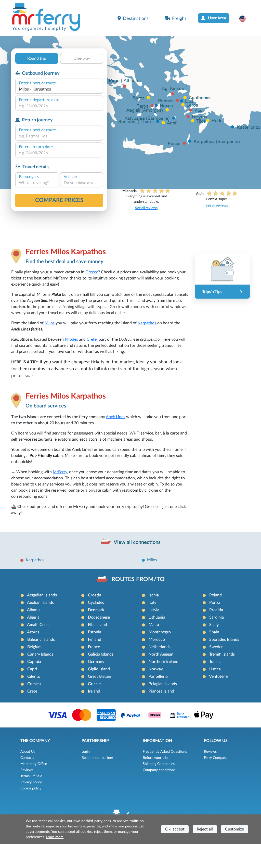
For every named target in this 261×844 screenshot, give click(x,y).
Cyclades (96, 602)
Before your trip (155, 758)
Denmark (96, 610)
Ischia (154, 595)
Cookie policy (30, 788)
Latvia (154, 610)
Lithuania (157, 617)
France (94, 647)
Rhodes (72, 339)
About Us (27, 751)
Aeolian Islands (40, 602)
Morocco (157, 639)
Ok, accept (175, 829)
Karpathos (147, 323)
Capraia (34, 662)
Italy (152, 602)
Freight (179, 18)
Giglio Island (99, 669)
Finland (94, 639)
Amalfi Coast (38, 625)
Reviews (26, 770)
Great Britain (99, 676)
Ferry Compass (215, 758)
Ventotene (218, 676)
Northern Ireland (163, 662)
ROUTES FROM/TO (138, 579)
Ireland (94, 691)
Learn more (54, 837)
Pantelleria (158, 676)
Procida (216, 610)
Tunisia (215, 662)
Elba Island (97, 625)
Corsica (34, 684)
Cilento (33, 676)
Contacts (27, 758)
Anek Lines (115, 417)
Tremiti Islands (222, 654)
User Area (216, 18)
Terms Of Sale (31, 776)
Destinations (136, 18)
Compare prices (59, 200)
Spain (214, 632)
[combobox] (59, 89)
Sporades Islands (224, 639)
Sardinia (216, 617)
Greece (91, 272)
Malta (154, 625)
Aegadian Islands (42, 595)
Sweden (216, 647)
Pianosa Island (161, 691)
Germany (96, 662)
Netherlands (160, 647)
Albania (34, 610)
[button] (245, 18)
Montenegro (160, 632)
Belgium (34, 647)
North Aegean (161, 654)
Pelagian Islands (163, 684)
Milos (50, 323)
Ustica (215, 669)
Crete (92, 339)
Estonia (94, 632)
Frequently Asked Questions (165, 751)
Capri (32, 669)
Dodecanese (99, 617)
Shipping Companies (159, 764)
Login (86, 751)
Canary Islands (40, 654)
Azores (33, 632)
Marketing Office (33, 764)
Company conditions (159, 770)
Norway (156, 669)
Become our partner (97, 758)
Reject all (205, 829)
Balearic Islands (41, 639)
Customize (234, 829)
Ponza (214, 602)
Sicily (214, 625)
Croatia (94, 595)
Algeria (33, 617)
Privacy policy (31, 782)
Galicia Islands (100, 654)
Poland (215, 595)
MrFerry (60, 472)
